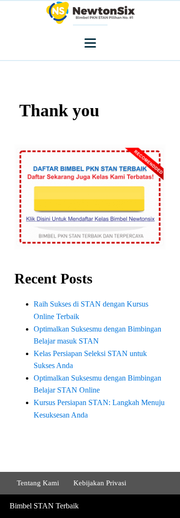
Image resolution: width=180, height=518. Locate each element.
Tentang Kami (38, 483)
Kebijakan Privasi (99, 483)
